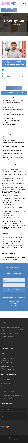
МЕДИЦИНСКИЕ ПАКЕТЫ (7, 358)
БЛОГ (2, 355)
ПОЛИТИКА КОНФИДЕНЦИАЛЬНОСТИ (7, 366)
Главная (5, 34)
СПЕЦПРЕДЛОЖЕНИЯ (7, 362)
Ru (24, 3)
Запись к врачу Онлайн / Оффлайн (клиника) (9, 9)
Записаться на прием (14, 289)
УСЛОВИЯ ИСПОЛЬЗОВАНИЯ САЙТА (8, 369)
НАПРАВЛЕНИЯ (5, 360)
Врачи (10, 34)
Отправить (4, 421)
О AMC (2, 353)
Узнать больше (5, 339)
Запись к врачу (14, 88)
